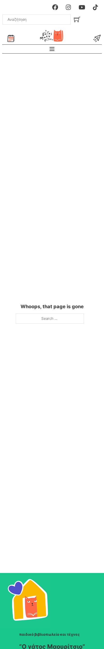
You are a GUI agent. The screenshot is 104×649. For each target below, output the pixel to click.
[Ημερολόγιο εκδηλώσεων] (11, 38)
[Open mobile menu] (52, 49)
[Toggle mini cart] (77, 19)
